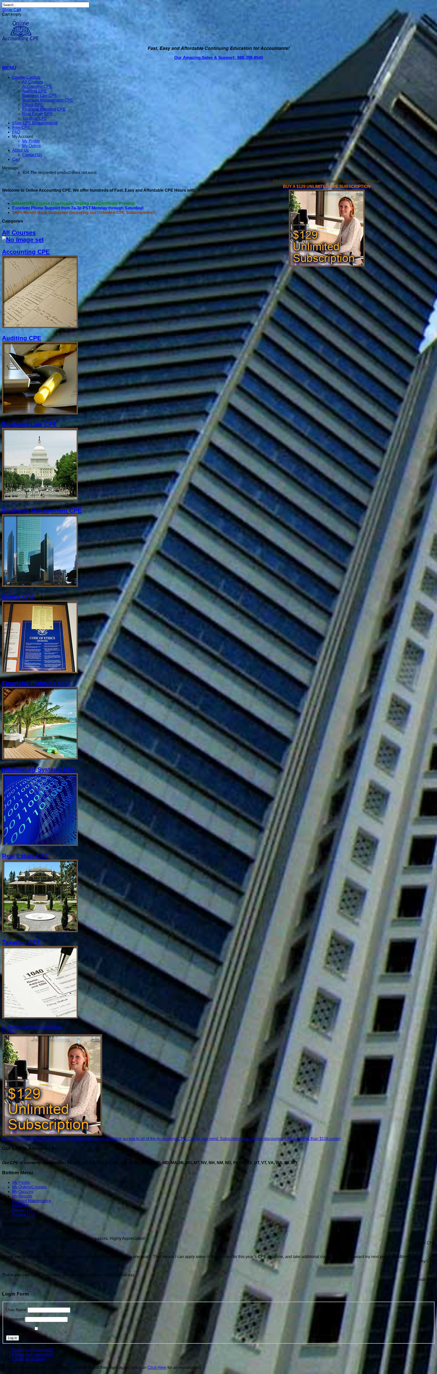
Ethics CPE (32, 105)
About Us (20, 150)
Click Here (156, 1367)
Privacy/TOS (23, 1214)
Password (15, 1319)
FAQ (16, 132)
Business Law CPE (39, 95)
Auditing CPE (34, 91)
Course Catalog (26, 77)
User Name (16, 1310)
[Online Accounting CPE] (20, 40)
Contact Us (32, 155)
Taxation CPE (34, 118)
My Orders (31, 146)
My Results (22, 1196)
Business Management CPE (47, 100)
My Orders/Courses (29, 1187)
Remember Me (19, 1329)
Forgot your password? (32, 1350)
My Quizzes (22, 1191)
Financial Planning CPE (44, 109)
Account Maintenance (31, 1201)
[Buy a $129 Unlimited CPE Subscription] (327, 265)
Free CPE (21, 127)
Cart (16, 159)
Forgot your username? (33, 1354)
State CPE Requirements (34, 123)
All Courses (32, 82)
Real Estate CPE (37, 114)
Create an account (28, 1359)
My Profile (31, 141)
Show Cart (11, 10)
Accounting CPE (37, 86)
